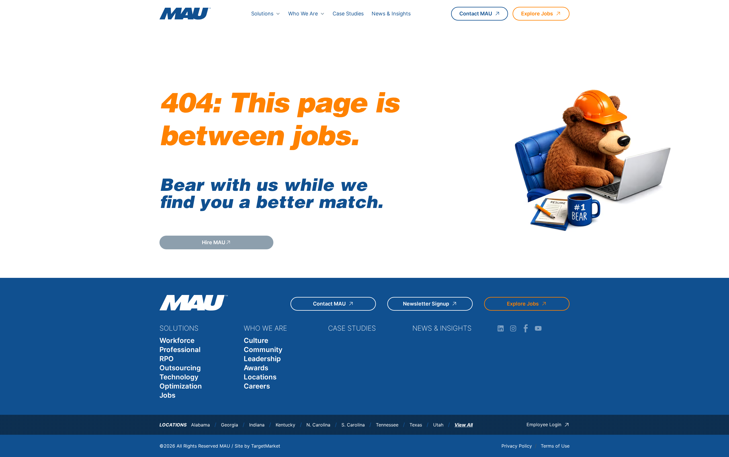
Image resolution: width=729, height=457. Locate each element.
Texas (415, 425)
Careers (257, 386)
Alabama (200, 425)
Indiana (257, 425)
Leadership (262, 359)
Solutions (262, 14)
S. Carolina (353, 425)
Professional (179, 349)
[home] (185, 13)
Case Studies (348, 14)
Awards (256, 368)
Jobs (167, 395)
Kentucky (285, 425)
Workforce (176, 340)
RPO (166, 359)
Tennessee (387, 425)
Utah (438, 425)
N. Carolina (318, 425)
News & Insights (391, 14)
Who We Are (303, 14)
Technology (178, 377)
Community (263, 349)
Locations (260, 377)
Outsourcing (180, 368)
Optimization (180, 386)
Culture (256, 340)
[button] (265, 14)
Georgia (229, 425)
